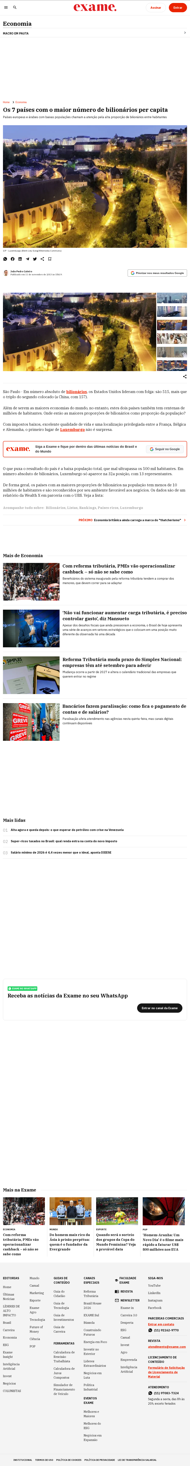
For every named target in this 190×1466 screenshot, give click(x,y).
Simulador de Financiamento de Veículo (64, 1389)
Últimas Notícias (8, 1297)
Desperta (127, 1322)
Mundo (34, 1278)
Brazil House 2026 (92, 1305)
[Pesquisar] (15, 7)
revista (127, 1291)
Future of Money (36, 1329)
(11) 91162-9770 (166, 1330)
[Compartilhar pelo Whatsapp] (5, 259)
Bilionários (55, 508)
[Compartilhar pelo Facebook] (12, 259)
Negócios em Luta (93, 1375)
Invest (7, 1376)
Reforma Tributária (91, 1294)
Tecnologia (37, 1320)
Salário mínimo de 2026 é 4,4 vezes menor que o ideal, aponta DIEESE (61, 852)
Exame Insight (8, 1354)
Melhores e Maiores (91, 1414)
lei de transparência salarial (137, 1460)
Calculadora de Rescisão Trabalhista (64, 1356)
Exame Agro (34, 1310)
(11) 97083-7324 (166, 1393)
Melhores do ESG (92, 1426)
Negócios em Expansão (93, 1438)
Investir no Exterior (91, 1351)
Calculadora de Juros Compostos (64, 1373)
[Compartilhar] (185, 376)
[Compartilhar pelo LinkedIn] (20, 259)
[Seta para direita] (180, 32)
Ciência (35, 1339)
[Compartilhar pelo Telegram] (27, 259)
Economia (17, 23)
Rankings (87, 508)
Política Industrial (91, 1387)
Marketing (37, 1293)
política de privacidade (99, 1460)
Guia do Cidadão (59, 1294)
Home (6, 102)
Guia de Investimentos (64, 1317)
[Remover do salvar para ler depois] (50, 259)
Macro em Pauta (16, 33)
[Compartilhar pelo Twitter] (35, 259)
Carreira (9, 1330)
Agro (124, 1352)
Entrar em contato (161, 1324)
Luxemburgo (72, 429)
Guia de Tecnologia (61, 1305)
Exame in (127, 1308)
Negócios (9, 1383)
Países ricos (108, 508)
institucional (22, 1460)
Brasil (7, 1322)
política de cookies (68, 1460)
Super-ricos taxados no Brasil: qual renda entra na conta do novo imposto (64, 841)
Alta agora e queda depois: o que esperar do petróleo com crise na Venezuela (67, 830)
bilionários (76, 391)
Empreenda (129, 1360)
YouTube (154, 1285)
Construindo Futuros (92, 1332)
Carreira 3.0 (129, 1315)
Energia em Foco (95, 1342)
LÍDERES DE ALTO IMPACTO (11, 1310)
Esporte (35, 1300)
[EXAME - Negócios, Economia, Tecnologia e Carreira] (95, 7)
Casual (34, 1285)
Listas (72, 508)
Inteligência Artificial (11, 1366)
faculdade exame (127, 1280)
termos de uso (44, 1460)
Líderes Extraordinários (95, 1363)
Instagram (155, 1300)
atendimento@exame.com (167, 1347)
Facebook (154, 1308)
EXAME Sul (91, 1315)
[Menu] (6, 7)
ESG (6, 1345)
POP (32, 1346)
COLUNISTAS (12, 1391)
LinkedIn (154, 1293)
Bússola (89, 1322)
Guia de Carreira (59, 1329)
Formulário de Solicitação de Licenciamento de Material (166, 1372)
